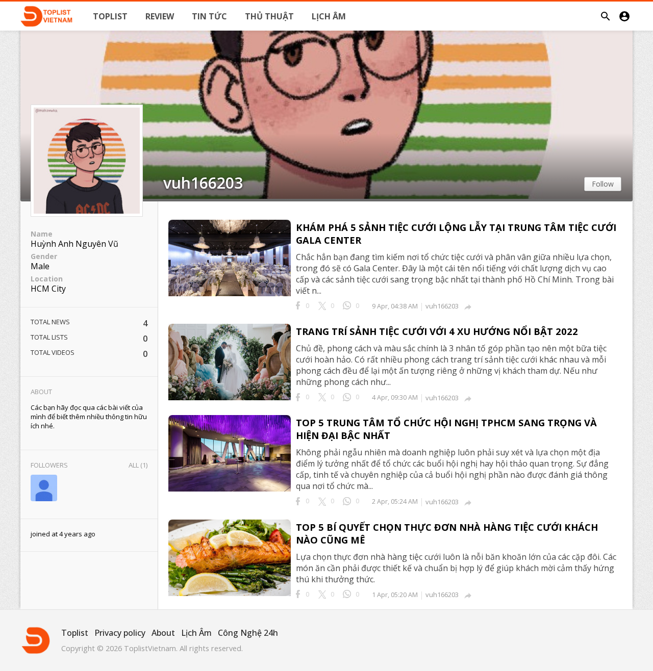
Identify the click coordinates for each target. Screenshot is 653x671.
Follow (603, 184)
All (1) (138, 465)
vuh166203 (203, 183)
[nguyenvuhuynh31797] (44, 489)
